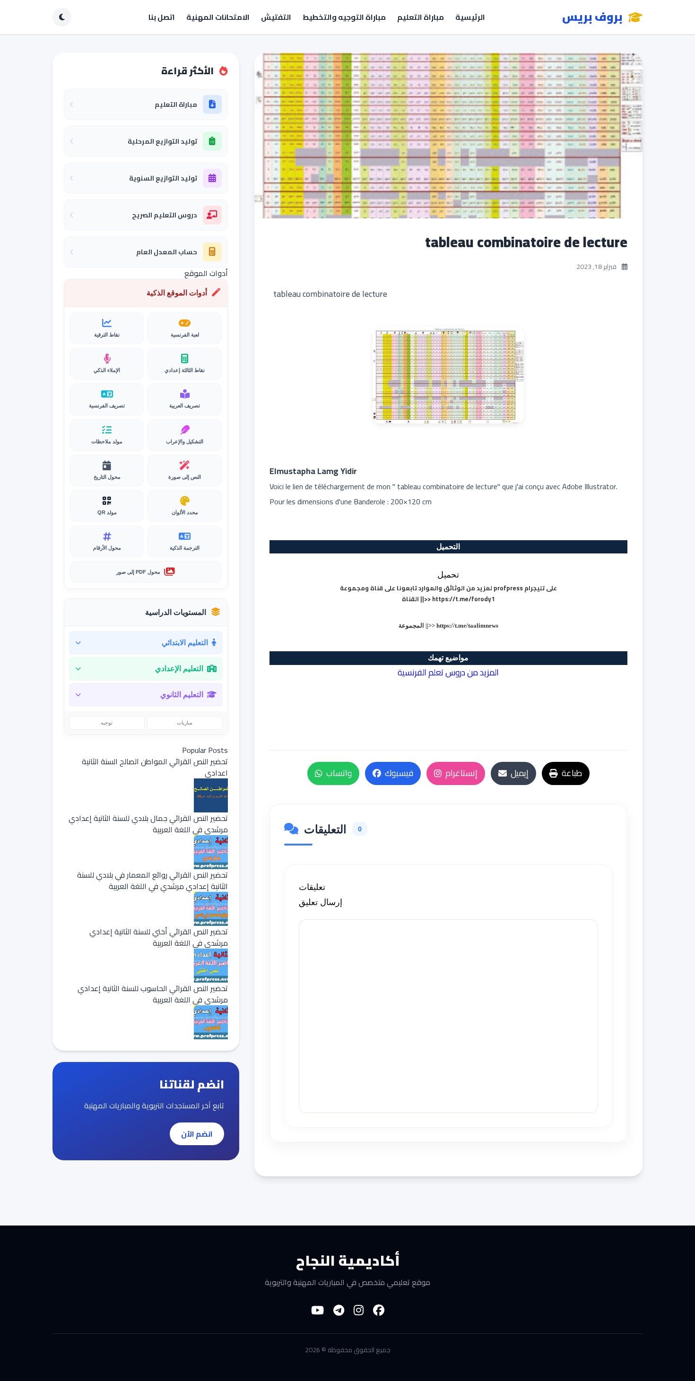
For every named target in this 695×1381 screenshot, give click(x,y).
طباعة (572, 773)
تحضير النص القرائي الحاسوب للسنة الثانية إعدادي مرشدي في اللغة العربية (153, 994)
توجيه (107, 722)
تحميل (448, 574)
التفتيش (276, 17)
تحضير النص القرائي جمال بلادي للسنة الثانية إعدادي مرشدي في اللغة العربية (148, 824)
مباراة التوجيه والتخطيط (344, 17)
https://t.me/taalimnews (467, 625)
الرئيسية (470, 17)
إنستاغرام (461, 773)
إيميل (520, 773)
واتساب (339, 773)
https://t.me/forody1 (463, 598)
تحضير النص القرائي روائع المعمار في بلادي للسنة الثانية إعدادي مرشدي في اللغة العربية (152, 880)
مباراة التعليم (420, 17)
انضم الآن (197, 1134)
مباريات (184, 722)
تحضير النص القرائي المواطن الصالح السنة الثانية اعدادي (155, 767)
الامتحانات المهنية (218, 17)
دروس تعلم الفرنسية (431, 672)
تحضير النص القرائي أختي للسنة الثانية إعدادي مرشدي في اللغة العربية (158, 937)
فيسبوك (399, 773)
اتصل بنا (161, 17)
